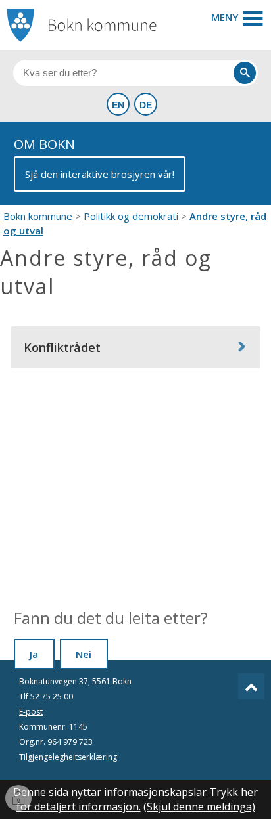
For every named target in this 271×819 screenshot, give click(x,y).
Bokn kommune (37, 216)
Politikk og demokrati (131, 216)
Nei (83, 654)
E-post (31, 711)
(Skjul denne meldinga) (199, 806)
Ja (34, 654)
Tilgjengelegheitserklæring (68, 757)
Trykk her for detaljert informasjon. (137, 799)
